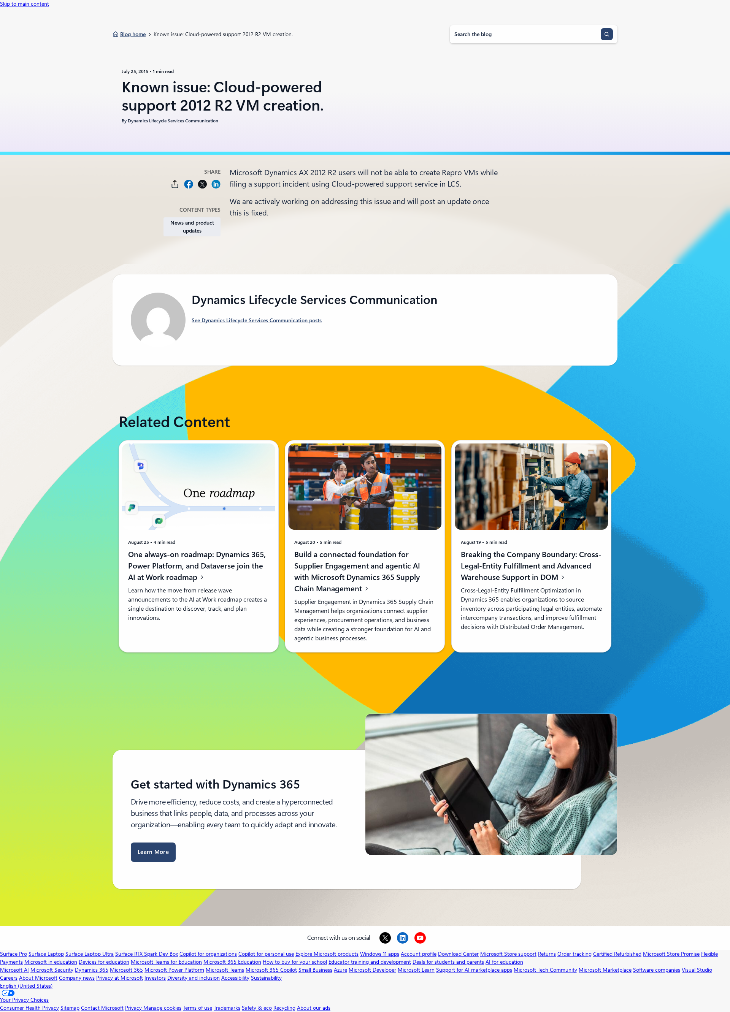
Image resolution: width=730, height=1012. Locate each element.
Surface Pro (13, 954)
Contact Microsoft (102, 1008)
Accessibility (235, 978)
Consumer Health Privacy (29, 1008)
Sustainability (266, 978)
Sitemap (69, 1008)
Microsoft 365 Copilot (271, 970)
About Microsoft (38, 978)
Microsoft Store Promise (671, 954)
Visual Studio (697, 970)
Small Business (315, 970)
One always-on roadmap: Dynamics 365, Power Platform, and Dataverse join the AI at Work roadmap (197, 566)
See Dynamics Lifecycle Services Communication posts (257, 320)
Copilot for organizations (208, 954)
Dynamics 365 (91, 970)
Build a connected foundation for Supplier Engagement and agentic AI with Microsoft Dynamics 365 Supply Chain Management (357, 571)
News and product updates (192, 227)
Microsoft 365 (126, 970)
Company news (77, 978)
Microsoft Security (51, 970)
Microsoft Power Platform (174, 970)
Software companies (656, 970)
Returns (547, 954)
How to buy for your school (295, 962)
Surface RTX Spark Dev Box (146, 954)
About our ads (313, 1008)
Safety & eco (257, 1008)
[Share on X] (202, 184)
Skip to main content (24, 4)
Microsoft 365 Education (232, 962)
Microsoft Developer (372, 970)
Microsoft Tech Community (545, 970)
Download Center (458, 954)
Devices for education (104, 962)
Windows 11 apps (379, 954)
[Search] (607, 34)
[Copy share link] (174, 184)
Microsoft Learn (416, 970)
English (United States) (26, 986)
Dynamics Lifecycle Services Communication (173, 121)
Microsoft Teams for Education (166, 962)
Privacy (134, 1008)
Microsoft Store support (508, 954)
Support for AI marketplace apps (474, 970)
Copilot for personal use (266, 954)
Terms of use (197, 1008)
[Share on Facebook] (188, 184)
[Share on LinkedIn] (216, 184)
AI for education (504, 962)
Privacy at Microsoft (119, 978)
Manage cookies (162, 1008)
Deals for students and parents (448, 962)
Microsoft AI (14, 970)
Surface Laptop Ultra (89, 954)
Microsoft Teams (225, 970)
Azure (340, 970)
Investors (155, 978)
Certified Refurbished (617, 954)
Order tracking (574, 954)
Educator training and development (369, 962)
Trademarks (227, 1008)
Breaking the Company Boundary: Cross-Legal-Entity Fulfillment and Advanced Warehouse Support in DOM (531, 566)
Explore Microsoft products (327, 954)
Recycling (284, 1008)
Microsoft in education (50, 962)
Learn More (153, 852)
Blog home (133, 34)
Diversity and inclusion (193, 978)
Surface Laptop (46, 954)
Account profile (418, 954)
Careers (8, 978)
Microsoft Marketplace (605, 970)
